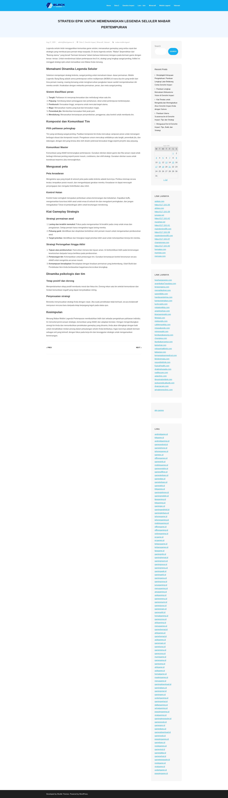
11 (160, 162)
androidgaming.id (162, 441)
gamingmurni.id (161, 561)
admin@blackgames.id (66, 42)
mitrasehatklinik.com (163, 349)
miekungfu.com (161, 321)
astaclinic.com (161, 376)
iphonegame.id (161, 516)
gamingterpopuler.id (163, 719)
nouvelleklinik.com (162, 362)
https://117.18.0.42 (162, 218)
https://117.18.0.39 (162, 212)
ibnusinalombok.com (163, 379)
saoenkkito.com (161, 294)
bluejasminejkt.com (163, 314)
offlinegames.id (161, 458)
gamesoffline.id (161, 472)
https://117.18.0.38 (162, 232)
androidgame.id (161, 434)
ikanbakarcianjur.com (164, 342)
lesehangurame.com (163, 280)
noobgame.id (160, 763)
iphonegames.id (161, 451)
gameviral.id (160, 749)
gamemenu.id (160, 650)
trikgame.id (159, 438)
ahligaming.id (160, 623)
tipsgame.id (159, 551)
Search (158, 46)
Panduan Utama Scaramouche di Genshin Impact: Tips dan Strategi (164, 116)
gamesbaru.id (160, 729)
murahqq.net (160, 222)
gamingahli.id (160, 575)
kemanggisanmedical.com (166, 355)
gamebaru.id (160, 742)
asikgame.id (160, 671)
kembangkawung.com (164, 335)
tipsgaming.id (160, 499)
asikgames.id (160, 640)
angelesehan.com (162, 311)
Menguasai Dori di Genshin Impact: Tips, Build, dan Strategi (166, 127)
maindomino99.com (163, 229)
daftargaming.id (161, 705)
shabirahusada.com (163, 369)
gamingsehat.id (161, 701)
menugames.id (161, 626)
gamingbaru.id (161, 688)
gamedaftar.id (160, 753)
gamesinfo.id (160, 462)
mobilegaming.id (162, 523)
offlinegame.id (160, 527)
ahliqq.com (159, 208)
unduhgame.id (161, 770)
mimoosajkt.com (161, 331)
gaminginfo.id (160, 554)
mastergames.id (161, 677)
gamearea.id (160, 664)
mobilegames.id (161, 465)
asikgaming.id (160, 595)
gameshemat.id (161, 629)
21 (170, 167)
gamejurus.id (160, 647)
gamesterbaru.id (161, 475)
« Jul (165, 180)
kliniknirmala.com (162, 359)
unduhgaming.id (161, 698)
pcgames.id (159, 540)
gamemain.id (160, 643)
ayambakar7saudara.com (165, 284)
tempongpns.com (162, 287)
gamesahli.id (160, 612)
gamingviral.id (160, 691)
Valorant (107, 42)
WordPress (83, 794)
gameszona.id (160, 619)
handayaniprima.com (163, 297)
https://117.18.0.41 (162, 225)
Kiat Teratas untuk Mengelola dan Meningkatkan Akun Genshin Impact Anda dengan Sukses (166, 104)
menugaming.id (161, 588)
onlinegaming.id (161, 534)
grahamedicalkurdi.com (164, 383)
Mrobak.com (160, 318)
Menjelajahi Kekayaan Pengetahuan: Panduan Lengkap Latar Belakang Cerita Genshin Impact (164, 80)
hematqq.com (160, 249)
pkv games (159, 410)
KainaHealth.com (162, 366)
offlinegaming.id (161, 530)
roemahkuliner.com (163, 290)
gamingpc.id (160, 506)
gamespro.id (160, 725)
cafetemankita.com (162, 325)
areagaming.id (161, 592)
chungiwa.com (161, 338)
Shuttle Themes (63, 794)
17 (156, 167)
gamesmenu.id (161, 599)
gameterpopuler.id (162, 760)
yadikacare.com (161, 373)
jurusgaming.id (161, 585)
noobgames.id (161, 746)
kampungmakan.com (163, 301)
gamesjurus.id (160, 606)
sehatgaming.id (161, 708)
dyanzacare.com (162, 386)
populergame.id (161, 773)
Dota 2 (81, 42)
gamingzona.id (161, 582)
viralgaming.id (160, 715)
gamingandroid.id (162, 510)
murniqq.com (160, 253)
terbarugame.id (161, 544)
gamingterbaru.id (162, 513)
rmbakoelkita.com (162, 307)
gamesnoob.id (161, 722)
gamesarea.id (160, 660)
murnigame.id (160, 657)
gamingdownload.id (163, 684)
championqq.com (162, 242)
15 (173, 162)
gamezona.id (160, 654)
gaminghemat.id (161, 558)
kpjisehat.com (160, 345)
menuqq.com (160, 256)
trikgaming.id (160, 503)
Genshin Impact (90, 42)
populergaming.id (162, 712)
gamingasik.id (160, 571)
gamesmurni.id (161, 602)
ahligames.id (160, 633)
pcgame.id (159, 537)
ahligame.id (159, 667)
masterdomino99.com (164, 236)
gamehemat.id (161, 636)
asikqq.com (159, 201)
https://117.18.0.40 (162, 246)
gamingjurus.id (161, 564)
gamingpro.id (160, 695)
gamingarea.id (161, 578)
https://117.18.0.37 (162, 239)
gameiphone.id (161, 448)
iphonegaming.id (162, 520)
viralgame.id (160, 767)
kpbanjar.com (160, 352)
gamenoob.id (160, 736)
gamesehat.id (160, 756)
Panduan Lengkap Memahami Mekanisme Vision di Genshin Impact (164, 92)
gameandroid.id (161, 444)
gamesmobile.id (161, 469)
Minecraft (100, 42)
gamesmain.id (160, 609)
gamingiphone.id (162, 492)
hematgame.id (161, 674)
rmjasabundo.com (162, 328)
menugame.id (160, 681)
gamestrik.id (160, 486)
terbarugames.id (161, 547)
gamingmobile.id (162, 496)
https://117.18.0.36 (162, 205)
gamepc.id (159, 455)
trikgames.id (160, 489)
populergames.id (162, 739)
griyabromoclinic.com (164, 390)
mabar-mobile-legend (122, 42)
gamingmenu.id (161, 568)
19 (163, 167)
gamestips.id (160, 479)
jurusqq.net (159, 215)
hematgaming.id (161, 616)
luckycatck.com (161, 304)
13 (166, 162)
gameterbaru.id (161, 482)
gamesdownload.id (163, 732)
